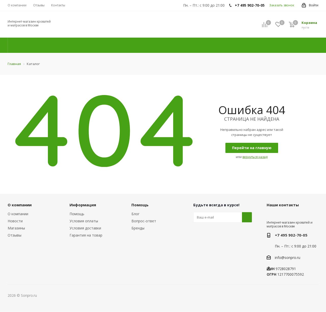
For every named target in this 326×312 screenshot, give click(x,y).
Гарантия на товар (86, 235)
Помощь (77, 213)
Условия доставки (85, 228)
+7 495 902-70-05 (291, 235)
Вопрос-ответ (143, 221)
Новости (15, 221)
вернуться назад (254, 157)
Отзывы (14, 235)
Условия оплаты (84, 221)
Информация (83, 204)
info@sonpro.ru (287, 257)
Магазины (16, 228)
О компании (18, 213)
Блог (135, 213)
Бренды (137, 228)
